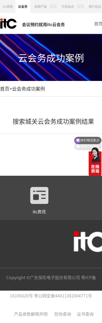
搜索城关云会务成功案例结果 (53, 121)
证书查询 (85, 314)
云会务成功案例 (28, 88)
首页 (4, 88)
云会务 (22, 6)
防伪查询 (62, 314)
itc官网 (8, 6)
